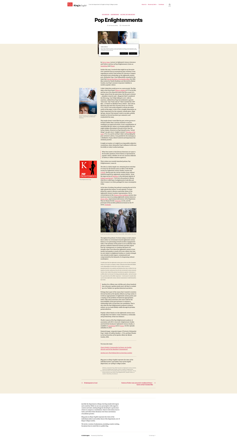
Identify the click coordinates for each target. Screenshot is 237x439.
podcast (108, 372)
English (87, 435)
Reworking (109, 373)
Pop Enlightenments (120, 372)
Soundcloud (104, 66)
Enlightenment (129, 369)
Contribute (161, 4)
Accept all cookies (133, 53)
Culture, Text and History (127, 14)
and (107, 178)
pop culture (113, 372)
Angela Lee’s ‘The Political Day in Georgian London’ (116, 353)
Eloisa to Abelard (122, 369)
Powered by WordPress (97, 435)
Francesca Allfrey (114, 25)
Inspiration (129, 370)
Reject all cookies (124, 53)
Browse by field (152, 4)
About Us (144, 4)
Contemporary (115, 14)
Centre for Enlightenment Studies (110, 369)
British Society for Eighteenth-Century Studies (125, 367)
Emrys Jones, (106, 62)
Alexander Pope (110, 367)
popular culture (129, 372)
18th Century (105, 14)
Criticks (103, 172)
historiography (123, 370)
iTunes (113, 66)
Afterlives (104, 367)
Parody (103, 372)
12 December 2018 (125, 25)
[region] (119, 50)
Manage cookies (105, 53)
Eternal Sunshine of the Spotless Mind (111, 370)
